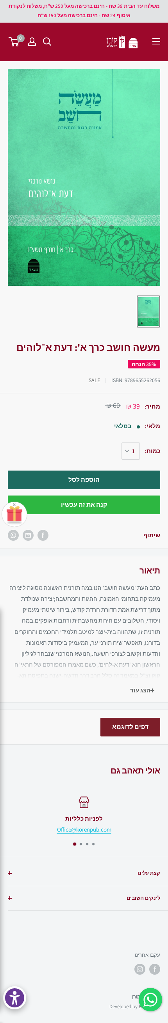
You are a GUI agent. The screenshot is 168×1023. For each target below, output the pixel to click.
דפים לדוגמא (130, 727)
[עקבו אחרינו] (154, 969)
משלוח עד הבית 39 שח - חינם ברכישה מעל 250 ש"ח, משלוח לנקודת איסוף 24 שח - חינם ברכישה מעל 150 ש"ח (84, 11)
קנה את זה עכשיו (84, 505)
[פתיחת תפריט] (156, 41)
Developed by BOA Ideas (134, 1006)
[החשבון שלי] (32, 41)
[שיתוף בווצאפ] (13, 535)
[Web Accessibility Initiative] (14, 997)
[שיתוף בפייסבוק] (43, 535)
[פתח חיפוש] (47, 41)
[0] (14, 41)
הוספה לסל (84, 480)
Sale (94, 380)
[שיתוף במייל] (28, 535)
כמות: (152, 451)
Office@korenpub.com (84, 829)
